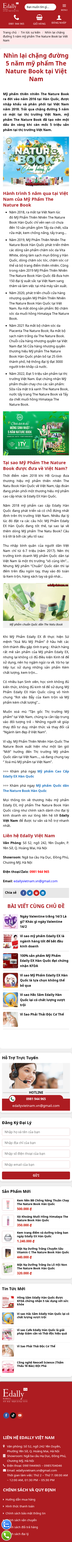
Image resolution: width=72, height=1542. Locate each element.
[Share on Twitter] (30, 893)
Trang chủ (10, 32)
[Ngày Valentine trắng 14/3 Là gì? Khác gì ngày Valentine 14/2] (10, 921)
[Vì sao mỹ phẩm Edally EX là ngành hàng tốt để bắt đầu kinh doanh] (10, 941)
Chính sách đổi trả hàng (22, 1527)
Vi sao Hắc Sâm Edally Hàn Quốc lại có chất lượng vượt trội (42, 999)
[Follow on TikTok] (13, 1415)
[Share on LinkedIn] (43, 893)
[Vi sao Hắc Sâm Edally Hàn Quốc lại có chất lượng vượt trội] (10, 999)
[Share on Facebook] (23, 893)
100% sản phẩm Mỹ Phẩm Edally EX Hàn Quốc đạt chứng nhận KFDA (44, 960)
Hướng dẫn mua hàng (20, 1499)
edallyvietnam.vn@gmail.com (36, 1105)
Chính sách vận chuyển (21, 1520)
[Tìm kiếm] (52, 7)
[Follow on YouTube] (20, 1415)
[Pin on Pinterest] (36, 893)
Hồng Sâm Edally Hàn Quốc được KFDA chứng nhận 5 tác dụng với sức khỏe (42, 1301)
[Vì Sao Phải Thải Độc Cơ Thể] (10, 1019)
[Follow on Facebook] (6, 1415)
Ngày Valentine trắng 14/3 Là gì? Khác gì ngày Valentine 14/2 (43, 921)
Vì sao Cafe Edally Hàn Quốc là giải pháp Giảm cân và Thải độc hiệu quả (42, 1331)
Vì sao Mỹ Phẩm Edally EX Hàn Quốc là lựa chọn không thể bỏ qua (44, 980)
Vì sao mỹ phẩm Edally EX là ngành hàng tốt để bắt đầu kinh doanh (42, 941)
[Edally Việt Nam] (11, 7)
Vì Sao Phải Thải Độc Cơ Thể (42, 1014)
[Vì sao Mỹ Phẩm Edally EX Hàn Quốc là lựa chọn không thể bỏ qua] (10, 980)
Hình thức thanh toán (20, 1506)
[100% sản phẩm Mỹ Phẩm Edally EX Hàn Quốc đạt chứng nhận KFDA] (10, 960)
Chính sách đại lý (17, 1534)
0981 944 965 (36, 1099)
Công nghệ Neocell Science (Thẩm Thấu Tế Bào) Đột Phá (40, 1364)
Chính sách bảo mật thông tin (26, 1513)
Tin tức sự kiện (30, 32)
